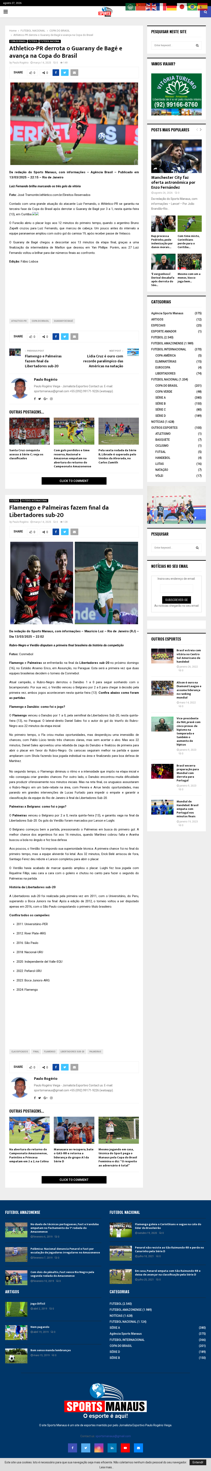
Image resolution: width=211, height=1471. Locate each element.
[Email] (138, 1447)
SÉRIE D (160, 415)
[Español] (203, 6)
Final (36, 1052)
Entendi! (198, 1462)
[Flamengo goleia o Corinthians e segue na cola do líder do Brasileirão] (121, 1229)
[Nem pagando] (16, 1332)
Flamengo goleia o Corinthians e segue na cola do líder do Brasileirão (168, 1226)
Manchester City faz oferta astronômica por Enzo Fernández (173, 182)
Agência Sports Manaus (167, 313)
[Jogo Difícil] (16, 1309)
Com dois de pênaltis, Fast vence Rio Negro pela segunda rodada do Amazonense (62, 1274)
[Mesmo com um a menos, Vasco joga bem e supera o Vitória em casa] (190, 262)
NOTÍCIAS (157, 421)
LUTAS (159, 463)
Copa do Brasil (40, 321)
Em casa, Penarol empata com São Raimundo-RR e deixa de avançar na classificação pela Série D (167, 1272)
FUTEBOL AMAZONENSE (167, 343)
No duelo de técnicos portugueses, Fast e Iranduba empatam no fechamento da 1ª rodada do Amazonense (64, 1228)
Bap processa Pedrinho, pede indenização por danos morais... (162, 242)
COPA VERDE (163, 391)
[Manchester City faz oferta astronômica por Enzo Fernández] (176, 156)
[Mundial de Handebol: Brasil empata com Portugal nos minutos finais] (162, 807)
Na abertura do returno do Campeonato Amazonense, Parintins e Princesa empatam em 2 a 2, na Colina (29, 1155)
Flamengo (19, 715)
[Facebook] (72, 1447)
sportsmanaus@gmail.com (113, 1436)
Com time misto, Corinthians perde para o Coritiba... (188, 242)
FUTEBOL (33, 41)
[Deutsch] (172, 6)
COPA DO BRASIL (18, 41)
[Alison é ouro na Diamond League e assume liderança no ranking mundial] (162, 688)
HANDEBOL (162, 457)
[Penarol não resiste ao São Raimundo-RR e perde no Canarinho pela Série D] (121, 1253)
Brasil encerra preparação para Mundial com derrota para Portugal (188, 773)
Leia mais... (107, 1467)
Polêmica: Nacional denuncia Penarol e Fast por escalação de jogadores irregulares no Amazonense (65, 1250)
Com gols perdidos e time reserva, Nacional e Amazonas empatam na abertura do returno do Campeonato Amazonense (72, 458)
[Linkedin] (112, 1447)
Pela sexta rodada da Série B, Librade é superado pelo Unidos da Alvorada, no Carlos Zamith (117, 456)
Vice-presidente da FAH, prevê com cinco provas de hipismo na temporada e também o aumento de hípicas (188, 731)
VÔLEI (159, 475)
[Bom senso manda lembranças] (16, 1356)
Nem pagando (39, 1327)
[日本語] (182, 6)
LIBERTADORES (165, 373)
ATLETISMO (163, 433)
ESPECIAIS (158, 325)
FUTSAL (160, 451)
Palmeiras (95, 1052)
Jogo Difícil (37, 1303)
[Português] (192, 6)
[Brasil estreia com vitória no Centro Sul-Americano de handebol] (162, 656)
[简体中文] (141, 6)
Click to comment (74, 481)
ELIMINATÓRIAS (165, 361)
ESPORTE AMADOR (163, 331)
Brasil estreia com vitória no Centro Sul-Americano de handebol (189, 656)
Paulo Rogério (20, 62)
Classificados (19, 1052)
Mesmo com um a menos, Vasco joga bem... (189, 278)
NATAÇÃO (161, 469)
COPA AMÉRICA (165, 355)
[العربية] (130, 6)
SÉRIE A (160, 397)
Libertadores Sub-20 (72, 1052)
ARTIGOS (157, 319)
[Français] (161, 6)
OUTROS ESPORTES (164, 427)
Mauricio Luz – (96, 631)
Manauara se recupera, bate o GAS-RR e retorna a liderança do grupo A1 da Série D (74, 1155)
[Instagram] (98, 1447)
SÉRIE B (160, 403)
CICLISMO (162, 445)
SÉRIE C (160, 409)
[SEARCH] (197, 45)
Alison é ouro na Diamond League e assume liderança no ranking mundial (189, 690)
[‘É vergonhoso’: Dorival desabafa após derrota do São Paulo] (163, 262)
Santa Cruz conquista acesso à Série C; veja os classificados (26, 454)
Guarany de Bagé (63, 321)
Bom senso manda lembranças (50, 1350)
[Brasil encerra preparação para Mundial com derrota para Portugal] (162, 771)
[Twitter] (85, 1447)
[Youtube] (125, 1447)
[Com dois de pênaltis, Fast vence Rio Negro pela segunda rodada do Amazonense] (16, 1277)
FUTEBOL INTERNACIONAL (34, 500)
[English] (151, 6)
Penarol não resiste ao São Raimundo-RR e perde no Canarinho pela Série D (169, 1249)
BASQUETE (162, 439)
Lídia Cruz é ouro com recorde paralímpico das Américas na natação (103, 361)
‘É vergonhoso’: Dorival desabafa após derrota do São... (162, 279)
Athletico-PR (19, 321)
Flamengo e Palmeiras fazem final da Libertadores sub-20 (43, 361)
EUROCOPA (162, 367)
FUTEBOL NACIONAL (50, 41)
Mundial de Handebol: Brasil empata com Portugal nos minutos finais (187, 809)
